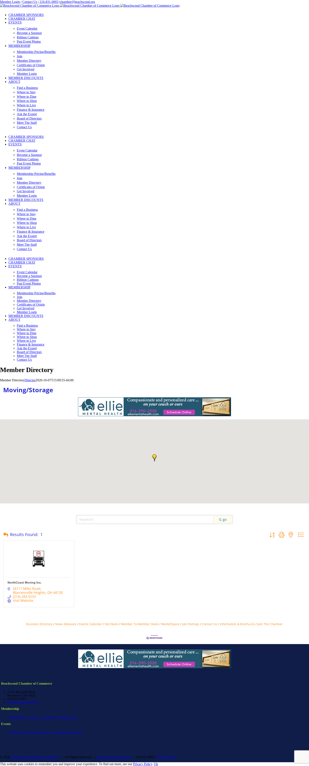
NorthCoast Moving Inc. (25, 582)
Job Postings (190, 624)
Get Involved (49, 717)
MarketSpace (170, 624)
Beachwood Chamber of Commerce (35, 757)
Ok (156, 764)
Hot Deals (111, 624)
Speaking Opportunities (68, 732)
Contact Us (29, 2)
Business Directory (39, 624)
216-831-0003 (49, 2)
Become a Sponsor (41, 732)
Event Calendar (18, 732)
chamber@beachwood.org (77, 2)
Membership (16, 717)
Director (30, 380)
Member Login (10, 2)
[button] (154, 457)
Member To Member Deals (139, 624)
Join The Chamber (270, 624)
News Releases (65, 624)
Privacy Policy (166, 757)
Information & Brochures (237, 624)
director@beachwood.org (22, 702)
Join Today (32, 717)
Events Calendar (90, 624)
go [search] (225, 519)
